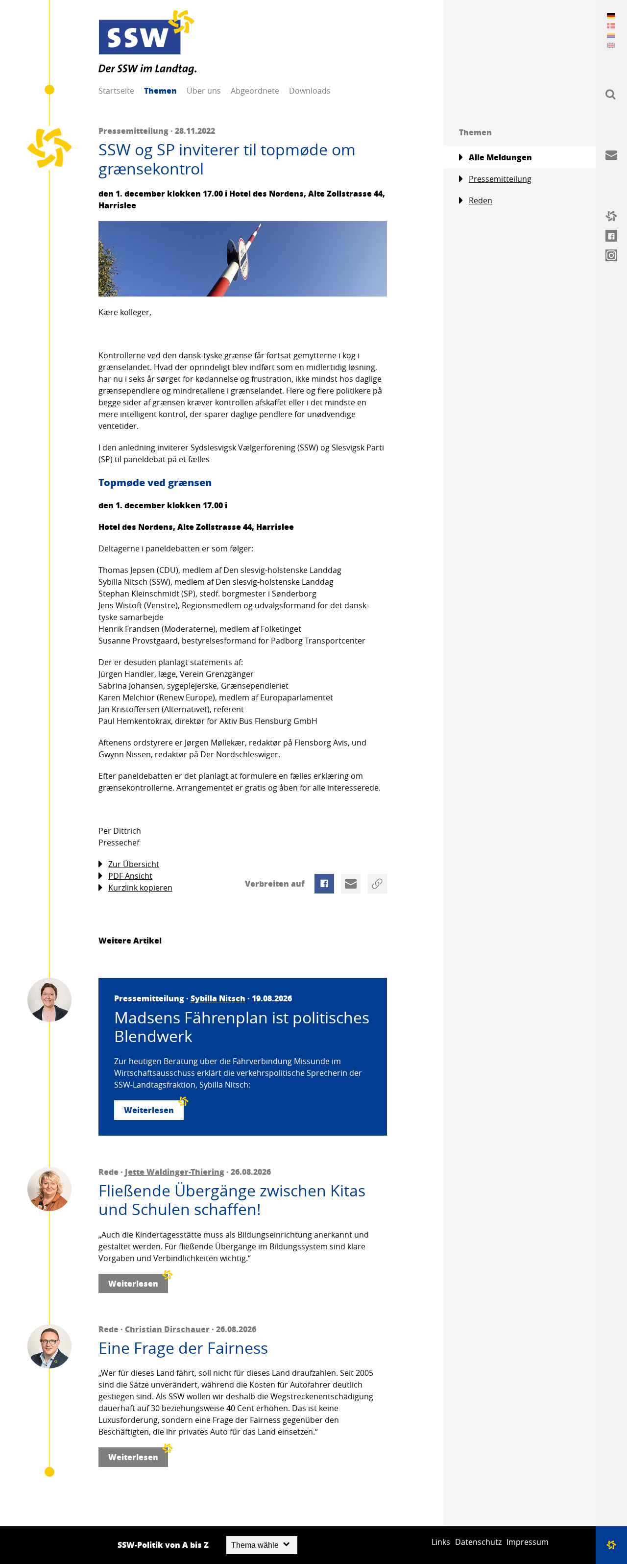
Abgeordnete (255, 90)
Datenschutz (478, 1542)
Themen (160, 90)
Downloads (310, 90)
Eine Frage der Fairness (183, 1348)
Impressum (527, 1542)
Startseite (116, 90)
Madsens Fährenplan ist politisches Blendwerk (241, 1027)
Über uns (204, 90)
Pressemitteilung (500, 179)
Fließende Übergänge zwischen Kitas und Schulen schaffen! (231, 1200)
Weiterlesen (149, 1110)
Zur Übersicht (133, 864)
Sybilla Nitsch (218, 998)
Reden (480, 200)
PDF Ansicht (130, 875)
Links (441, 1542)
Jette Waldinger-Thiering (174, 1171)
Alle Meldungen (500, 157)
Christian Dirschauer (167, 1329)
